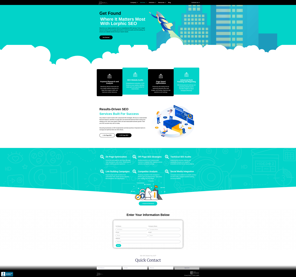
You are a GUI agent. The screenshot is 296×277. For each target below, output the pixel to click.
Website (118, 238)
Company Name (152, 226)
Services (142, 2)
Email (149, 232)
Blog (169, 2)
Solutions (151, 2)
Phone (117, 232)
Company (133, 2)
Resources (161, 2)
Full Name (118, 226)
